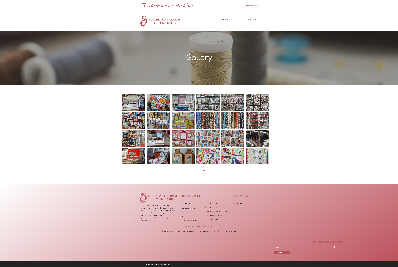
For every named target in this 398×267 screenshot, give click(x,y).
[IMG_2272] (183, 128)
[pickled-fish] (208, 164)
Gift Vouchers (212, 220)
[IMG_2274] (133, 128)
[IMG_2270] (232, 128)
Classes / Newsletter (221, 19)
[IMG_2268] (133, 146)
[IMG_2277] (208, 110)
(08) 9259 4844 (252, 5)
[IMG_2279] (158, 110)
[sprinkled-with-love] (257, 164)
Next (203, 171)
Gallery (238, 19)
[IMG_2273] (158, 128)
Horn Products (213, 203)
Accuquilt (186, 216)
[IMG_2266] (183, 146)
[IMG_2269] (257, 128)
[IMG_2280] (133, 110)
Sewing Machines (189, 208)
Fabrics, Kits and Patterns (217, 211)
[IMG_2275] (257, 110)
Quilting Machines (189, 220)
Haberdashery (212, 207)
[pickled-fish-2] (232, 164)
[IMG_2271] (208, 128)
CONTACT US (237, 204)
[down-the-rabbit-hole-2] (158, 164)
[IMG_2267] (158, 146)
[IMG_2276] (232, 110)
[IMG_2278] (183, 110)
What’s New (186, 204)
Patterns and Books (215, 215)
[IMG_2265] (208, 146)
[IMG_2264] (232, 146)
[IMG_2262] (133, 164)
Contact (256, 19)
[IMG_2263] (257, 146)
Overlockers (187, 212)
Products (247, 19)
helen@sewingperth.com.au (226, 231)
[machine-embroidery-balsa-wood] (183, 164)
